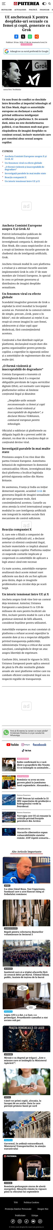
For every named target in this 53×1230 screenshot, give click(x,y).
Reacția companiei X (15, 177)
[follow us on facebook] (39, 744)
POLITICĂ (33, 10)
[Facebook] (13, 1221)
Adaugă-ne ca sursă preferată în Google (29, 51)
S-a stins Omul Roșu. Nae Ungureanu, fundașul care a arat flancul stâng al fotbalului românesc (24, 892)
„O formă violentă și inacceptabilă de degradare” (24, 168)
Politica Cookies (31, 1202)
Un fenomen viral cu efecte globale (23, 163)
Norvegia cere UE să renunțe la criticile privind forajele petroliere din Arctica (34, 818)
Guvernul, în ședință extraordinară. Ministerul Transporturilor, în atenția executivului (25, 1146)
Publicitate (20, 1215)
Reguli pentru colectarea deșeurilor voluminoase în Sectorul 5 (23, 933)
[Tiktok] (26, 1221)
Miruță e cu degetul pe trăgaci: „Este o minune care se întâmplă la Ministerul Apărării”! (25, 1060)
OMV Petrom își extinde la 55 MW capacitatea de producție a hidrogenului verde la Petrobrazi (34, 802)
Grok (39, 491)
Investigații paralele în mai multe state (25, 173)
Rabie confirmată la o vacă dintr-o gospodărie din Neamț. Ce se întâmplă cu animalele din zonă (33, 765)
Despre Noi (43, 1209)
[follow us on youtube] (13, 745)
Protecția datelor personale (18, 1209)
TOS (16, 1202)
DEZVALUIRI (6, 10)
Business (8, 969)
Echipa (35, 1215)
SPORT (7, 886)
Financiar (44, 10)
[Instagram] (20, 1221)
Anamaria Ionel (38, 42)
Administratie (11, 928)
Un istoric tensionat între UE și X (22, 181)
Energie (8, 1183)
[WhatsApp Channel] (40, 1221)
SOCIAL (7, 1097)
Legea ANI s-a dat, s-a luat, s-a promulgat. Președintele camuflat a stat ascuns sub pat (26, 1018)
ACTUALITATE (20, 10)
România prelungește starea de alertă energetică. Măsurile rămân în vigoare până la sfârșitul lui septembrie (25, 1189)
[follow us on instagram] (25, 745)
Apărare (8, 1054)
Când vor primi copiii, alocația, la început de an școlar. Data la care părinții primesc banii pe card (22, 1103)
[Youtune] (33, 1221)
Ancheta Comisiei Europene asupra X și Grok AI (26, 157)
